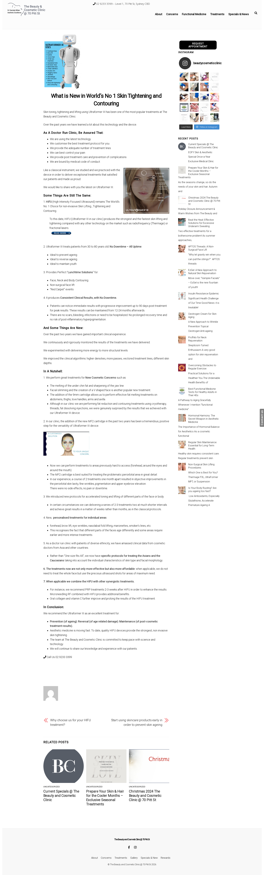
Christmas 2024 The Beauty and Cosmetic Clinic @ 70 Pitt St (145, 795)
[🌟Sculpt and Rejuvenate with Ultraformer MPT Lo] (204, 107)
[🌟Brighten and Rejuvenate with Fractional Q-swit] (214, 107)
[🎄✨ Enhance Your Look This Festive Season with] (184, 76)
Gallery (134, 857)
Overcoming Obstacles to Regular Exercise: (202, 367)
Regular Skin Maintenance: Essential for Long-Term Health (202, 445)
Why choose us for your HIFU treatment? (70, 722)
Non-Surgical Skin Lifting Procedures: (201, 466)
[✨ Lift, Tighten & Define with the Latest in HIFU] (184, 87)
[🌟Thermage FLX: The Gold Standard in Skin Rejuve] (204, 76)
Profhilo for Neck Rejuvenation (197, 339)
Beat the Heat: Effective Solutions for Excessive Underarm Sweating (201, 223)
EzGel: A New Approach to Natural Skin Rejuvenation (202, 272)
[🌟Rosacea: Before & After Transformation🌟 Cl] (214, 76)
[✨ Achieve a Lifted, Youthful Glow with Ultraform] (194, 97)
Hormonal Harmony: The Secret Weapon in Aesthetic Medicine (203, 418)
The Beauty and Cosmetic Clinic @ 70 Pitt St (130, 864)
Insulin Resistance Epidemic (203, 293)
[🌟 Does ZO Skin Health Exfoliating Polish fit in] (204, 97)
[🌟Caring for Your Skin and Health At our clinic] (184, 117)
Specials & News (238, 14)
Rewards (165, 857)
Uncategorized (51, 787)
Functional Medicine (194, 14)
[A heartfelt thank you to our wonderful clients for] (194, 107)
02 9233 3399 (104, 3)
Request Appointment (198, 45)
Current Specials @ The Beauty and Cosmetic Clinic (61, 795)
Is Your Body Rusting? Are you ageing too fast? (202, 490)
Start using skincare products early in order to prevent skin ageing (136, 722)
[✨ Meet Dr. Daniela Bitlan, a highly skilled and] (184, 107)
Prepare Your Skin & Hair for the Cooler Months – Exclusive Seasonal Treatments (105, 797)
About (158, 14)
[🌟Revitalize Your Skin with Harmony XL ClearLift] (194, 117)
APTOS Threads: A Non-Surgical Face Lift (201, 248)
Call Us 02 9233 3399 (59, 657)
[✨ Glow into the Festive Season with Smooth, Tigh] (194, 87)
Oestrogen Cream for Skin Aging (202, 315)
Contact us (262, 417)
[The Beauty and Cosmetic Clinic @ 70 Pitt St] (27, 15)
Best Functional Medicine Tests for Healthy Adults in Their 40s (202, 392)
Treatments (217, 14)
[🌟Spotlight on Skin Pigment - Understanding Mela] (204, 117)
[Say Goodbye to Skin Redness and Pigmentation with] (194, 76)
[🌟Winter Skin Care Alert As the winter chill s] (214, 117)
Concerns (172, 14)
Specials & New (149, 857)
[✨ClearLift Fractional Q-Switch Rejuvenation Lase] (214, 97)
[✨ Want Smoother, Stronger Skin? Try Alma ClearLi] (184, 97)
